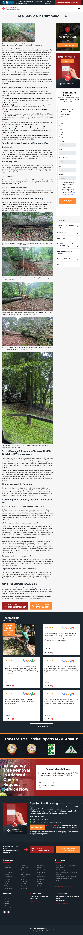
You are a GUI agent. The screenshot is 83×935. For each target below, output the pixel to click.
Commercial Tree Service (66, 259)
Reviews (7, 903)
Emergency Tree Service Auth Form (67, 2)
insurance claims (27, 476)
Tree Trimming (62, 238)
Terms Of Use (46, 931)
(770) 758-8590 (68, 37)
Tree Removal (61, 233)
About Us (7, 899)
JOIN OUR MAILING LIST (64, 886)
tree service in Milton (34, 493)
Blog (5, 905)
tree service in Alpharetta (19, 493)
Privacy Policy (37, 931)
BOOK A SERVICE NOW (67, 45)
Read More (47, 652)
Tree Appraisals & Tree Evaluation (66, 876)
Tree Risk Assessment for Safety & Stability (65, 245)
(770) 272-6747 (37, 63)
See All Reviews (40, 726)
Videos (6, 901)
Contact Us (7, 908)
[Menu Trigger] (79, 7)
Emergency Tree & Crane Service (66, 865)
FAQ (58, 264)
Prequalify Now (37, 827)
